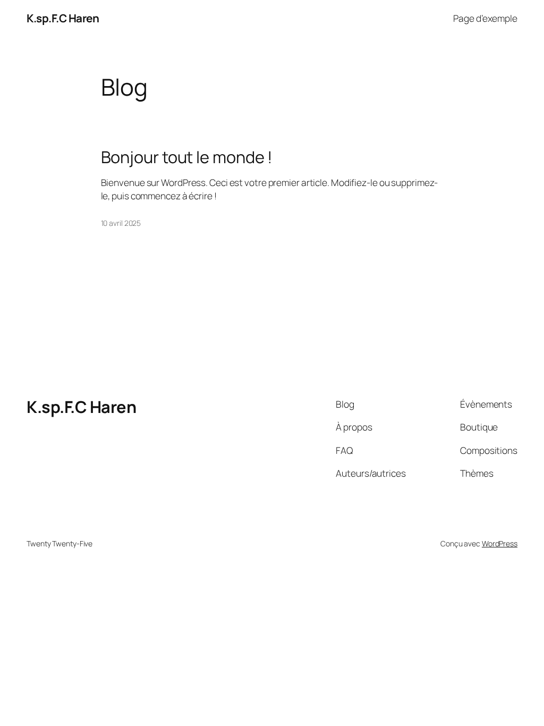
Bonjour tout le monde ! (187, 157)
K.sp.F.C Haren (63, 18)
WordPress (499, 543)
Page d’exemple (485, 18)
